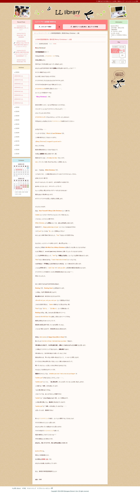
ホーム (36, 33)
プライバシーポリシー (45, 488)
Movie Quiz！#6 (21, 60)
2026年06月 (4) (18, 84)
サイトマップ (32, 488)
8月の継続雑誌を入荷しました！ (21, 27)
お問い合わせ (17, 488)
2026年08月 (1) (18, 76)
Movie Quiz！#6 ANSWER (22, 35)
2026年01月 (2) (18, 103)
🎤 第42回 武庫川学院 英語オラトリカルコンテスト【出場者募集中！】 (21, 53)
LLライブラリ (44, 33)
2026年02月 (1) (18, 99)
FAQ (24, 488)
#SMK (54, 43)
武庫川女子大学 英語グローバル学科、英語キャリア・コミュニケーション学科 (118, 1)
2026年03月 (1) (18, 95)
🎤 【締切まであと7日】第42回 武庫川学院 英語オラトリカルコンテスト (21, 44)
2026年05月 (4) (18, 87)
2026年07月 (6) (18, 80)
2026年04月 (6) (18, 91)
